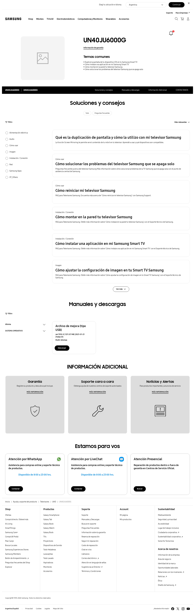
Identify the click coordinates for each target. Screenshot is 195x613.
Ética (160, 581)
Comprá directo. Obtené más (16, 519)
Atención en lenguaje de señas (94, 563)
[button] (121, 140)
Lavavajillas (48, 554)
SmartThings (10, 528)
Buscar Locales (11, 545)
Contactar (16, 489)
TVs (44, 537)
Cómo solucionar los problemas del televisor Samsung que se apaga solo (114, 69)
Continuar (177, 5)
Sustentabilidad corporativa (169, 537)
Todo (87, 113)
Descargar (62, 348)
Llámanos (85, 554)
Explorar (8, 567)
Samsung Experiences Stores (17, 550)
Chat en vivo (87, 550)
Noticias (161, 576)
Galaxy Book (48, 524)
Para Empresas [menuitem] (182, 13)
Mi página (124, 515)
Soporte (85, 515)
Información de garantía (93, 48)
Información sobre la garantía (94, 532)
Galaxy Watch (48, 528)
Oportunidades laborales (168, 568)
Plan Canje (9, 541)
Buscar (140, 489)
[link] (171, 33)
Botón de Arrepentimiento (16, 558)
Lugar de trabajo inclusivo (168, 528)
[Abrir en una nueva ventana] (172, 608)
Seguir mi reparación (90, 541)
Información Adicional (157, 90)
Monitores (47, 567)
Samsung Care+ (11, 532)
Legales (47, 609)
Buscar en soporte (89, 524)
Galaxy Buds (48, 532)
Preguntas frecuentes (102, 113)
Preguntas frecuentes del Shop (17, 563)
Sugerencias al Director (91, 567)
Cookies (38, 609)
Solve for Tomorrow (166, 541)
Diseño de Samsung (166, 585)
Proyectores (48, 541)
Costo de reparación (90, 545)
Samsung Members (13, 554)
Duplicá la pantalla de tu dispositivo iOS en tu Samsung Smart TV (111, 62)
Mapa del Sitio (58, 609)
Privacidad (29, 609)
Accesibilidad (163, 524)
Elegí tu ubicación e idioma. (110, 5)
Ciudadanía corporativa (167, 532)
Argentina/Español (12, 609)
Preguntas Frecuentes (90, 528)
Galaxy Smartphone (51, 515)
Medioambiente (164, 515)
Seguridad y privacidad (167, 519)
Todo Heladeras (49, 550)
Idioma (8, 324)
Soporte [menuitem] (169, 13)
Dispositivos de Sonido (52, 545)
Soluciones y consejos (104, 90)
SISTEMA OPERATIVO (14, 331)
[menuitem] (31, 19)
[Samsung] (13, 19)
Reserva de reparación (90, 537)
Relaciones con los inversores (170, 572)
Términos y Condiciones (91, 571)
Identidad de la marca (167, 563)
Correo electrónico (89, 558)
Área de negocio (164, 559)
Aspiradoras (48, 563)
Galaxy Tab (47, 519)
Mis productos (125, 519)
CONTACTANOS (182, 90)
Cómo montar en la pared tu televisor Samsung (103, 67)
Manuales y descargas (130, 90)
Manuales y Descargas (90, 519)
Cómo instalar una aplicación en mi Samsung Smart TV (107, 64)
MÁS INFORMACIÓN (35, 392)
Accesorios (47, 571)
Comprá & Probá (11, 537)
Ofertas (8, 515)
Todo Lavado (48, 558)
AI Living (8, 524)
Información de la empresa (169, 555)
